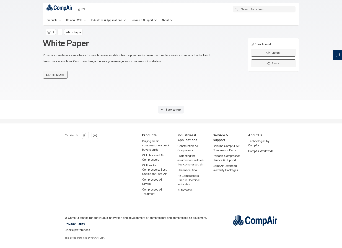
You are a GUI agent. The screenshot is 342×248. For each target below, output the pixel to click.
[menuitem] (54, 20)
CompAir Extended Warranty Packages (225, 168)
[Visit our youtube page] (95, 135)
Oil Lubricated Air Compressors (153, 157)
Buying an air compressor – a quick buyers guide (155, 145)
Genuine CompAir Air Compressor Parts (226, 148)
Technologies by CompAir (259, 143)
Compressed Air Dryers (152, 182)
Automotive (185, 190)
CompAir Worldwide (260, 151)
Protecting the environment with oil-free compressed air (190, 160)
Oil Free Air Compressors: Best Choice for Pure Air (154, 169)
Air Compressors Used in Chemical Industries (188, 180)
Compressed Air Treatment (152, 192)
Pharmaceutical (187, 170)
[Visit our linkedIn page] (85, 135)
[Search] (236, 9)
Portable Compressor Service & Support (226, 158)
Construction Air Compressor (187, 148)
